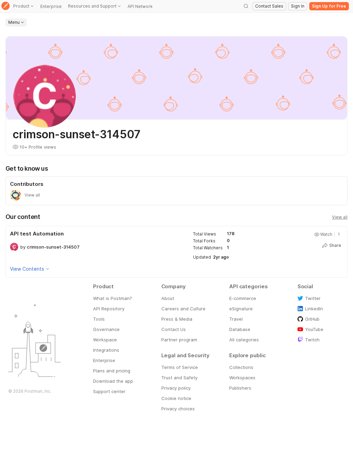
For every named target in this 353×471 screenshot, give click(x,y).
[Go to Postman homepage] (5, 6)
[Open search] (246, 6)
